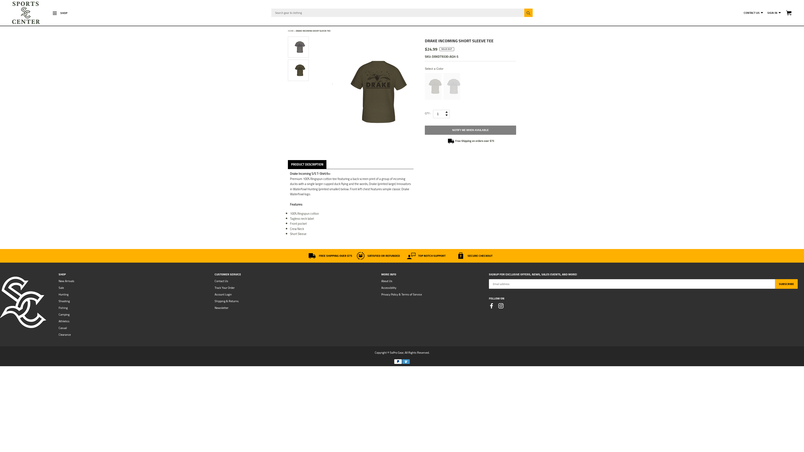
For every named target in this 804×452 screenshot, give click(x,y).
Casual (63, 328)
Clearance (65, 334)
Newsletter (221, 308)
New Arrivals (66, 281)
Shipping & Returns (227, 301)
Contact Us (221, 281)
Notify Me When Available (470, 130)
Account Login (223, 294)
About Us (386, 281)
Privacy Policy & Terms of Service (401, 294)
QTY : (428, 113)
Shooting (64, 301)
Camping (64, 314)
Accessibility (388, 287)
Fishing (63, 308)
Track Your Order (225, 287)
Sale (61, 287)
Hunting (63, 294)
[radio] (433, 86)
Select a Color (434, 68)
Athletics (64, 321)
